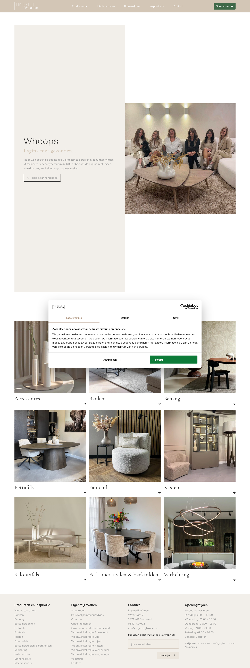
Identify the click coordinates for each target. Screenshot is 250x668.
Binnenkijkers (132, 6)
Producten (78, 6)
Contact (178, 6)
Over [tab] (176, 317)
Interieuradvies (106, 6)
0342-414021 (136, 623)
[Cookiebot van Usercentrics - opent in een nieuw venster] (183, 306)
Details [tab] (125, 317)
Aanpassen (110, 359)
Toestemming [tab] (74, 317)
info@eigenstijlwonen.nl (143, 628)
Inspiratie (155, 6)
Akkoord (158, 359)
